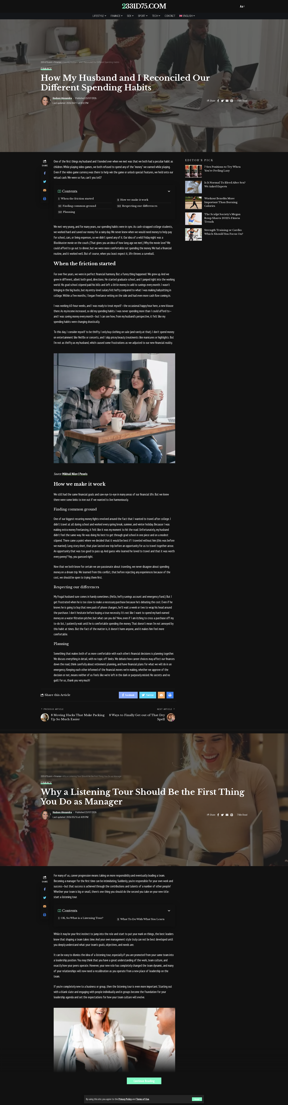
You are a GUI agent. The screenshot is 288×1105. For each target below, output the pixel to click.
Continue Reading (144, 1081)
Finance (46, 68)
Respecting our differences (139, 205)
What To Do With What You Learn (142, 919)
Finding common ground (79, 205)
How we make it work (134, 199)
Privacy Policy (125, 1099)
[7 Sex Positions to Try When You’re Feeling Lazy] (193, 171)
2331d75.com (144, 6)
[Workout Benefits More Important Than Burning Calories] (193, 203)
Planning (69, 211)
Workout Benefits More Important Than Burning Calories (220, 202)
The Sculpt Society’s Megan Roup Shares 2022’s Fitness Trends (222, 218)
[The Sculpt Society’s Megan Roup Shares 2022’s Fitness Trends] (193, 218)
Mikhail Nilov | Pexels (75, 474)
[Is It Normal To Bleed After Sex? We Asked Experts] (193, 187)
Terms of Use (142, 1099)
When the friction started (77, 198)
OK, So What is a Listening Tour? (82, 918)
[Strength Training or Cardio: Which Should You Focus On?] (193, 234)
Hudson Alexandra (62, 98)
